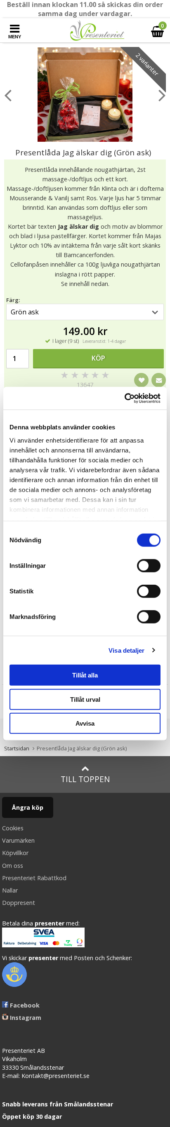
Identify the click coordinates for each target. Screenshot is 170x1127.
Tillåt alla (85, 675)
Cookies (13, 828)
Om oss (12, 865)
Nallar (10, 890)
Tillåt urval (85, 699)
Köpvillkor (15, 853)
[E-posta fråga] (158, 380)
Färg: (13, 300)
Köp (98, 358)
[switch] (149, 565)
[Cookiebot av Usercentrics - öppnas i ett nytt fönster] (124, 398)
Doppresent (18, 903)
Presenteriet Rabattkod (34, 878)
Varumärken (18, 840)
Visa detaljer (126, 650)
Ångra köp (27, 807)
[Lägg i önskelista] (141, 380)
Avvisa (85, 723)
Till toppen (85, 779)
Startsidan (16, 748)
